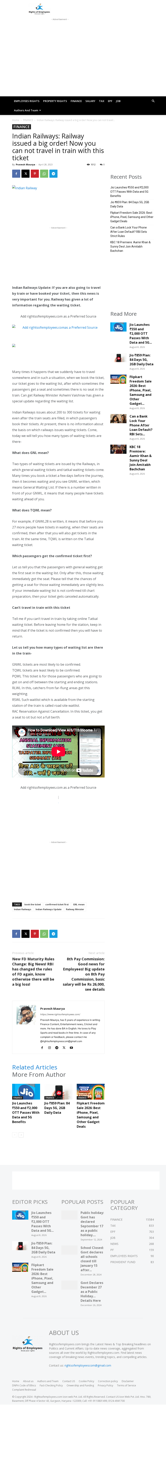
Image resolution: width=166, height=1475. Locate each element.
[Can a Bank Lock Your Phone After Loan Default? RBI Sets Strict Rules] (118, 419)
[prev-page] (14, 1134)
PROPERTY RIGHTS (55, 101)
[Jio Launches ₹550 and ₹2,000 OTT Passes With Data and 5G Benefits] (26, 1093)
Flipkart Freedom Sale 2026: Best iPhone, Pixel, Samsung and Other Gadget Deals (91, 1115)
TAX (101, 101)
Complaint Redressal (24, 1389)
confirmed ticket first (57, 904)
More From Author (39, 1074)
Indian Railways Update (49, 909)
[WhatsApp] (44, 174)
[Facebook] (16, 174)
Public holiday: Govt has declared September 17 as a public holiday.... (92, 1223)
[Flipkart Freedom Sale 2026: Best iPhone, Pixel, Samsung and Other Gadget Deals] (91, 1093)
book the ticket (32, 904)
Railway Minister (75, 909)
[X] (25, 174)
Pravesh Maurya (25, 164)
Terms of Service (126, 1385)
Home (15, 120)
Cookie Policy (86, 1381)
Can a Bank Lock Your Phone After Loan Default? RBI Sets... (141, 425)
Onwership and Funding (80, 1385)
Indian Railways (22, 909)
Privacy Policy (105, 1385)
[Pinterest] (35, 174)
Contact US (68, 1381)
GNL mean (79, 904)
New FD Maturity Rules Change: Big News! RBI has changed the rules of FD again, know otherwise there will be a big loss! (33, 971)
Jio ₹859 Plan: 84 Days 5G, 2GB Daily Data (57, 1108)
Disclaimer (128, 1381)
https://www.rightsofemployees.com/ (60, 1014)
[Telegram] (53, 174)
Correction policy (108, 1381)
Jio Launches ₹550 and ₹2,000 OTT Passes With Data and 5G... (141, 333)
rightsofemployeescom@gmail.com (88, 1365)
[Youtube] (72, 1048)
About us (28, 1381)
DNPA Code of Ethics (24, 1385)
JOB (118, 101)
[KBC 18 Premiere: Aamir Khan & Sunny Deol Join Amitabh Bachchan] (118, 450)
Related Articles (34, 1067)
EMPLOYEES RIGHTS (26, 101)
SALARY (90, 101)
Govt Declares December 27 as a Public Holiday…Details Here (92, 1292)
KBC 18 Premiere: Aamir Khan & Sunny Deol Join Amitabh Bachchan (130, 246)
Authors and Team (26, 110)
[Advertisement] (59, 27)
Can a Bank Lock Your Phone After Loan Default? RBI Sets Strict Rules (128, 232)
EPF (110, 101)
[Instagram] (51, 1048)
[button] (153, 101)
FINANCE (76, 101)
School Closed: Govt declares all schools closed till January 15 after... (92, 1258)
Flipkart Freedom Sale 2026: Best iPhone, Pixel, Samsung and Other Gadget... (141, 390)
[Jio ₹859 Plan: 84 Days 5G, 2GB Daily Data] (58, 1093)
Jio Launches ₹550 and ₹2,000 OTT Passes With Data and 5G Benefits (25, 1112)
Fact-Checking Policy (51, 1385)
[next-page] (21, 1134)
